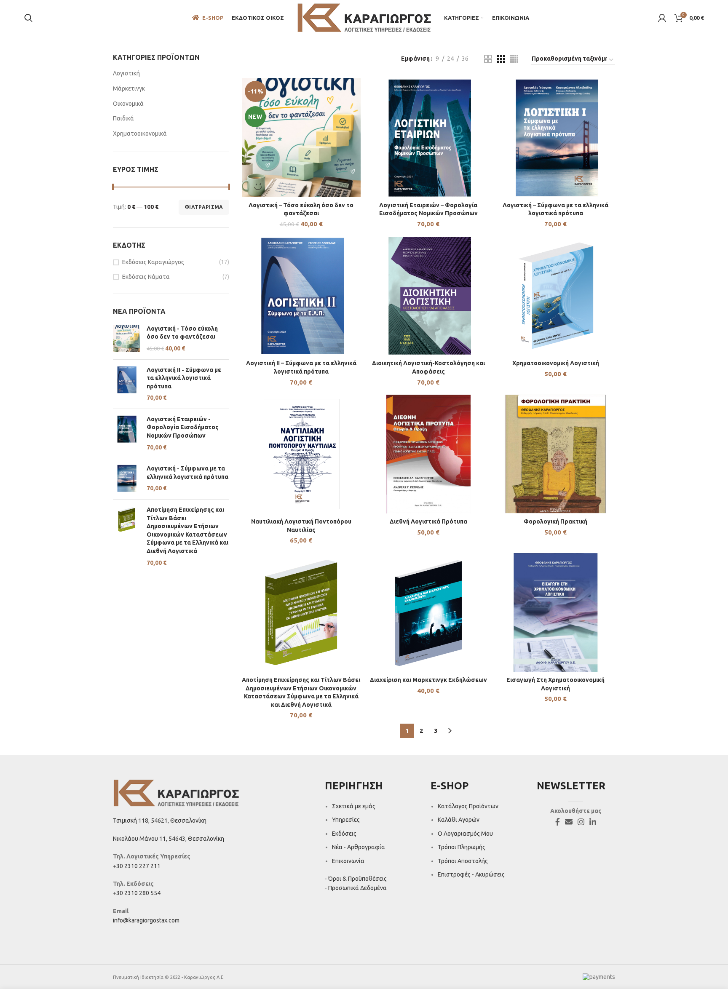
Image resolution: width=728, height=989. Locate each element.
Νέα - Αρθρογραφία (358, 847)
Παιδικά (123, 118)
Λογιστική (126, 73)
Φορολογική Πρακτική (555, 521)
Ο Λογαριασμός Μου (465, 833)
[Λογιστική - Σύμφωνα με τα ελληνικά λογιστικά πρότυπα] (126, 479)
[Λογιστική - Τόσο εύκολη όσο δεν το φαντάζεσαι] (126, 339)
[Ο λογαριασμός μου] (662, 18)
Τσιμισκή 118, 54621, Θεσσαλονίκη (159, 820)
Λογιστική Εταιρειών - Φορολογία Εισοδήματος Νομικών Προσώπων (183, 427)
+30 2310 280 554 (137, 893)
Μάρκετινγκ (129, 88)
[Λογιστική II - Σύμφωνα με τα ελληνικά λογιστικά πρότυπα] (126, 384)
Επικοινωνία (348, 861)
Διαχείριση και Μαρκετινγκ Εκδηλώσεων (428, 679)
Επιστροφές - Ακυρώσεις (471, 874)
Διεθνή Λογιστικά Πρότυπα (428, 521)
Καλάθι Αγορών (458, 819)
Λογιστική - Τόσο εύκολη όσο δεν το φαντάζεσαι (182, 332)
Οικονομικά (128, 103)
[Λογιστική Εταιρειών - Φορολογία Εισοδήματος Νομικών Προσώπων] (126, 433)
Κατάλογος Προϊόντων (468, 806)
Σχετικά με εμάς (353, 806)
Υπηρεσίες (346, 819)
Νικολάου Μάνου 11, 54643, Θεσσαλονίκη (168, 838)
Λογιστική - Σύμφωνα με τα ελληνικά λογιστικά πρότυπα (187, 472)
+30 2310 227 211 (137, 866)
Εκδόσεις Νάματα (146, 276)
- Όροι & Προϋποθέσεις (356, 878)
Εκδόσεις (344, 833)
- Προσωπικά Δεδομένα (356, 888)
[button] (301, 145)
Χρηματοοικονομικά (140, 133)
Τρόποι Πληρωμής (461, 847)
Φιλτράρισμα (204, 207)
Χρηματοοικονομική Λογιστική (555, 363)
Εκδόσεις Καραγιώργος (153, 262)
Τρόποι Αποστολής (463, 861)
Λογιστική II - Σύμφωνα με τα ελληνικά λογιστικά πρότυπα (184, 378)
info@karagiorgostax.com (146, 920)
